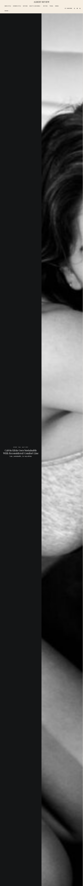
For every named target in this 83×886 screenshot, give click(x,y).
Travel (51, 6)
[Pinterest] (77, 8)
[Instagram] (74, 8)
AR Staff (15, 447)
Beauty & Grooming (35, 6)
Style (19, 447)
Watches (25, 6)
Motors (45, 6)
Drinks (57, 6)
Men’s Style (8, 6)
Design (6, 10)
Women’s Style (17, 6)
